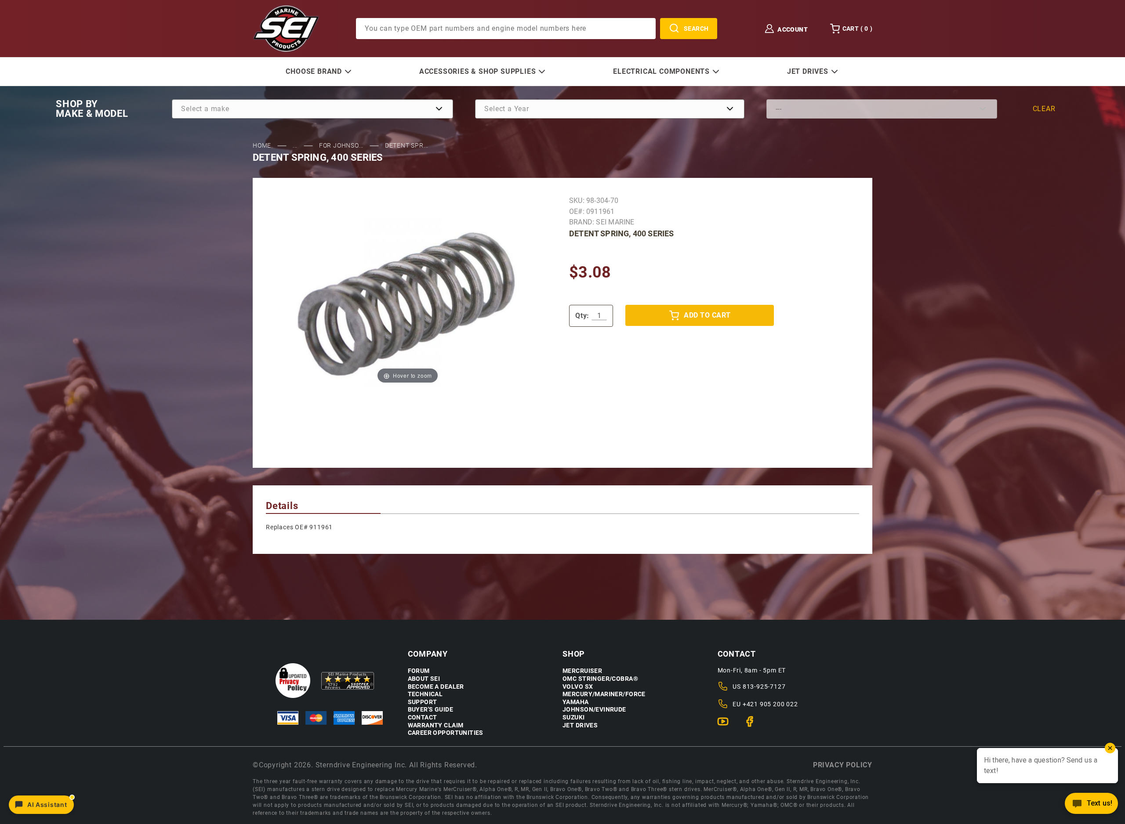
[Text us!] (1091, 806)
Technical (425, 694)
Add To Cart (707, 315)
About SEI (424, 679)
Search (696, 28)
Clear (1044, 109)
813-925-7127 (764, 686)
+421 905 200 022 (770, 704)
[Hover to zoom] (408, 301)
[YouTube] (727, 725)
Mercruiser (582, 671)
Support (422, 702)
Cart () (857, 28)
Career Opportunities (445, 733)
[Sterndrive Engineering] (286, 28)
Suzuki (573, 717)
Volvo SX (577, 686)
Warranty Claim (436, 725)
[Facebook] (753, 725)
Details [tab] (282, 505)
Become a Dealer (436, 686)
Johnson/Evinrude (594, 709)
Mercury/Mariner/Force (604, 694)
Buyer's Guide (430, 709)
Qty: (582, 315)
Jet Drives (580, 725)
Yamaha (575, 702)
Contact (422, 717)
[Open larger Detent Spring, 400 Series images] (408, 301)
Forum (419, 671)
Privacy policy (842, 765)
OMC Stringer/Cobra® (600, 679)
